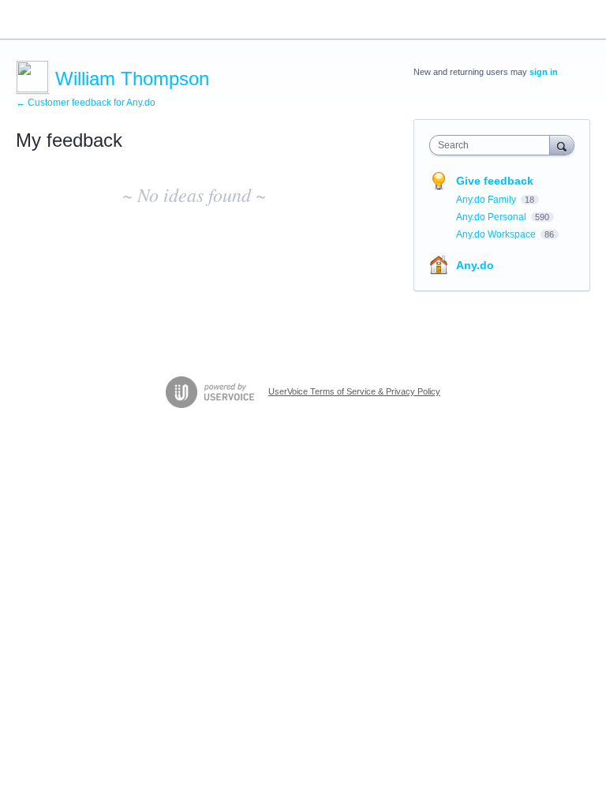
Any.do (475, 265)
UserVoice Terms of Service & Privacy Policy (354, 391)
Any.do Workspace (497, 234)
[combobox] (493, 145)
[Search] (561, 145)
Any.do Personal (492, 217)
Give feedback (494, 180)
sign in (543, 72)
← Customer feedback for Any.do (85, 102)
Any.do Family (487, 199)
